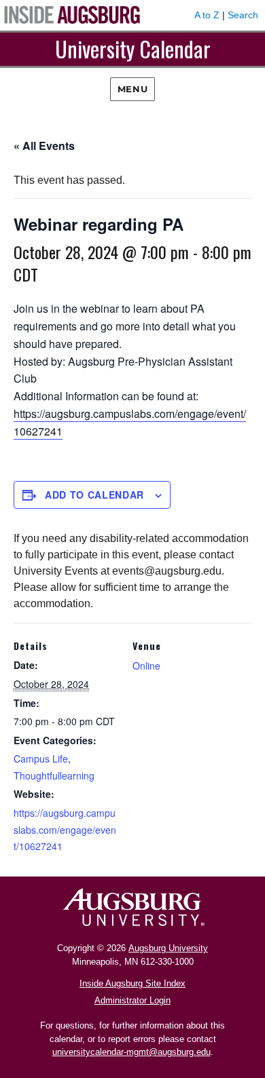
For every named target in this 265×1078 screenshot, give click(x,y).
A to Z (206, 14)
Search (243, 14)
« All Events (44, 145)
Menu (132, 88)
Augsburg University (168, 948)
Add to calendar (94, 494)
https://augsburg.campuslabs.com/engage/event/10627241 (65, 829)
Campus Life (41, 758)
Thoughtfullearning (54, 775)
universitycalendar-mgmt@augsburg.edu (131, 1052)
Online (146, 665)
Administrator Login (132, 1000)
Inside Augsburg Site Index (133, 983)
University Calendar (133, 48)
